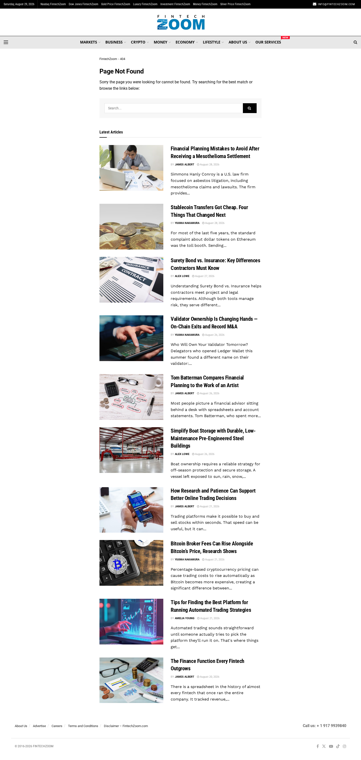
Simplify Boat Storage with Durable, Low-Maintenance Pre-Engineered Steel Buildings (213, 438)
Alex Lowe (182, 276)
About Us (21, 726)
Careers (57, 726)
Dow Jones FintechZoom (83, 4)
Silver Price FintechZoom (235, 4)
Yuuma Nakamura (187, 223)
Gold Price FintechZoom (115, 4)
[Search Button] (355, 42)
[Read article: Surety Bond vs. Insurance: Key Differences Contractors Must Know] (131, 280)
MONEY (160, 42)
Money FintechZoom (205, 4)
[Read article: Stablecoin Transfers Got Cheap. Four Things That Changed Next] (131, 226)
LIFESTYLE (211, 42)
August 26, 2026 (214, 334)
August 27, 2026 (204, 276)
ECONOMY (185, 42)
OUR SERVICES (268, 41)
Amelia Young (184, 618)
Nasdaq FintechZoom (53, 4)
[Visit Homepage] (180, 22)
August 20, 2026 (209, 676)
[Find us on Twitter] (324, 746)
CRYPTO (138, 42)
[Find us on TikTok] (338, 747)
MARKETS (88, 42)
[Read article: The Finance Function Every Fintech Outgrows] (131, 680)
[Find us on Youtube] (331, 746)
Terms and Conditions (83, 726)
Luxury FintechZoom (145, 4)
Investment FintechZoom (175, 4)
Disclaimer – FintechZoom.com (126, 726)
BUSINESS (114, 42)
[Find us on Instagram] (344, 746)
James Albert (184, 164)
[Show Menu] (6, 42)
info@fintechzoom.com (336, 4)
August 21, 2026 (209, 506)
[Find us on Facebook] (318, 746)
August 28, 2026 (209, 164)
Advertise (39, 726)
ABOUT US (238, 42)
